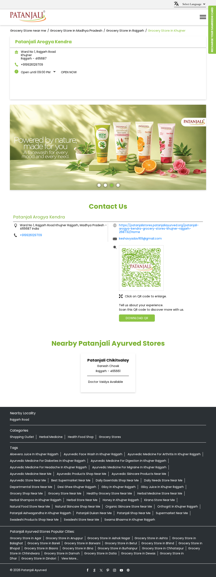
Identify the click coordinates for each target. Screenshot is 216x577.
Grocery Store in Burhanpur (118, 548)
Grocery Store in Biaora (41, 548)
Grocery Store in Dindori (38, 558)
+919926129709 (32, 64)
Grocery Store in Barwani (82, 543)
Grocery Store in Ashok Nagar (108, 538)
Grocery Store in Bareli (43, 543)
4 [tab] (117, 185)
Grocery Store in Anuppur (64, 538)
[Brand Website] (128, 570)
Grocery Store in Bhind (157, 543)
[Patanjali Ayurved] (28, 17)
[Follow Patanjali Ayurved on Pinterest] (108, 570)
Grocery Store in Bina (77, 548)
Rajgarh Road (19, 419)
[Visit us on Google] (94, 570)
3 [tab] (111, 185)
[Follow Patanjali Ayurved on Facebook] (88, 570)
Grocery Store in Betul (121, 543)
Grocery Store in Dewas (138, 553)
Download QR (137, 318)
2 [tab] (105, 185)
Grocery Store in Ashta (151, 538)
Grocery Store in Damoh (62, 553)
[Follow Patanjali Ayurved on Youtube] (121, 570)
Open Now (69, 72)
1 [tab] (98, 185)
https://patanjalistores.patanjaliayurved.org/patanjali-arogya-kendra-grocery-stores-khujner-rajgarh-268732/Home (159, 228)
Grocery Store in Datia (100, 553)
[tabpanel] (108, 147)
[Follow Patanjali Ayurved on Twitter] (101, 570)
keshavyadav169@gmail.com (140, 238)
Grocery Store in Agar (25, 538)
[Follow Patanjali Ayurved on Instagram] (115, 570)
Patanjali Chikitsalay (108, 360)
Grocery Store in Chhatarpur (163, 548)
